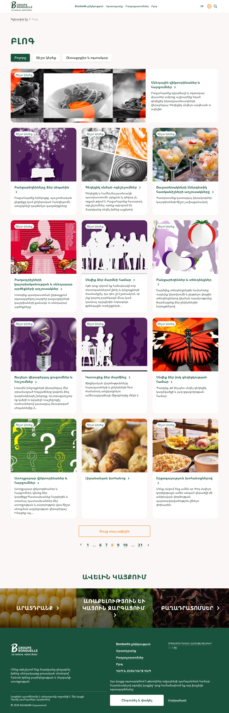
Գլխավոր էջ (19, 19)
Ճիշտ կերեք (46, 57)
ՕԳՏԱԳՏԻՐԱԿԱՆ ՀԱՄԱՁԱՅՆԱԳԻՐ (190, 643)
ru (175, 647)
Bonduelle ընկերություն (89, 6)
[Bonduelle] (24, 649)
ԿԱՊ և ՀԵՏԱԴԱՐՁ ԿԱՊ (133, 671)
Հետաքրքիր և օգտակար (87, 57)
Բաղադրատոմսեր (137, 6)
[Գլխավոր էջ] (21, 6)
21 (140, 544)
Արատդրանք (114, 6)
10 (125, 544)
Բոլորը (20, 57)
